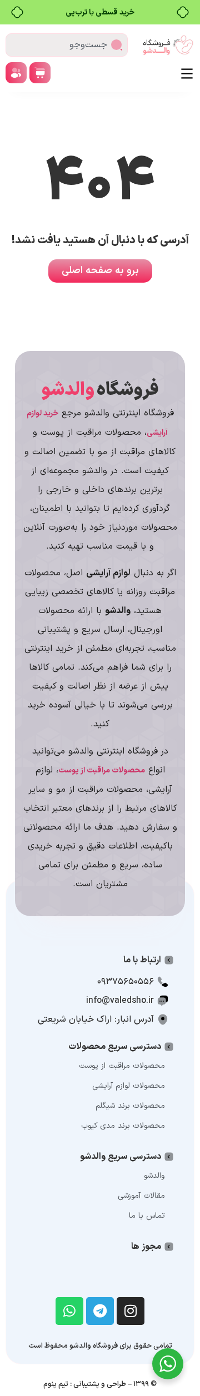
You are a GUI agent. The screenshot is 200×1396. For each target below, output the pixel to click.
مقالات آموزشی (141, 1196)
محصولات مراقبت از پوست (122, 1066)
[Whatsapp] (69, 1311)
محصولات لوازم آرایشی (128, 1086)
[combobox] (67, 45)
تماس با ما (147, 1216)
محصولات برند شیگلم (130, 1106)
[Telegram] (100, 1311)
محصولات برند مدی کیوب (123, 1126)
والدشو (154, 1176)
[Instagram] (130, 1311)
